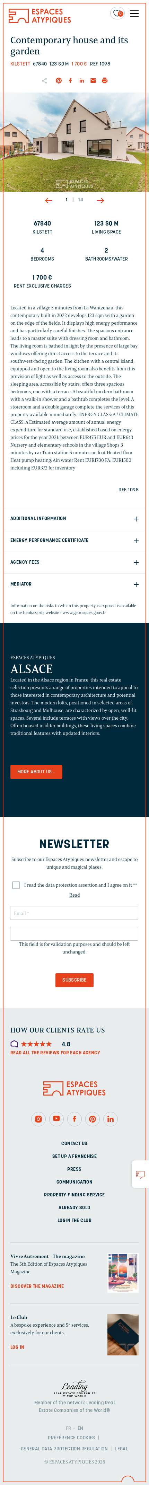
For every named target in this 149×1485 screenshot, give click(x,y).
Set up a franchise (74, 1156)
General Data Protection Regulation (64, 1449)
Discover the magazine (37, 1286)
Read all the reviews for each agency (55, 1053)
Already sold (74, 1208)
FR (68, 1428)
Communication (74, 1182)
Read (74, 895)
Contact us (74, 1143)
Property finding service (74, 1195)
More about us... (36, 772)
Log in (17, 1347)
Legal (121, 1449)
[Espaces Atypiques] (40, 21)
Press (74, 1169)
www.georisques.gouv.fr (84, 612)
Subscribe (74, 980)
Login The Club (74, 1220)
